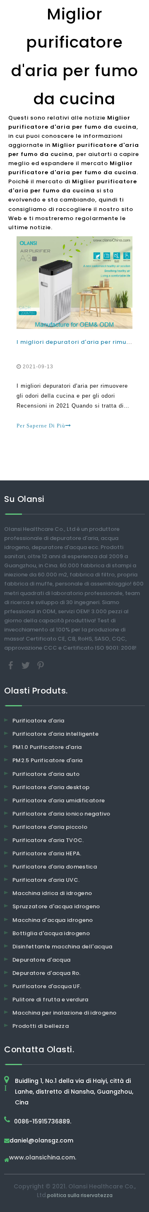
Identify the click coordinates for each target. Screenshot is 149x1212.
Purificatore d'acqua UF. (46, 986)
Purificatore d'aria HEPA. (47, 853)
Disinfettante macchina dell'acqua (62, 946)
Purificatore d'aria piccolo (49, 827)
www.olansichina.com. (42, 1158)
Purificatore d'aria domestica (54, 867)
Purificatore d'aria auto (45, 774)
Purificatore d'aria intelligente (55, 734)
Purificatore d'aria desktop (50, 787)
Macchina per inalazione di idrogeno (64, 1013)
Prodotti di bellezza (40, 1026)
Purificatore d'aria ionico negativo (61, 814)
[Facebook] (11, 665)
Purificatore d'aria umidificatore (58, 800)
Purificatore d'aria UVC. (45, 880)
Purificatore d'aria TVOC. (48, 840)
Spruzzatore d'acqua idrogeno (56, 906)
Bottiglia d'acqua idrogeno (51, 933)
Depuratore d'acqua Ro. (46, 973)
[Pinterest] (40, 665)
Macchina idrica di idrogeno (52, 893)
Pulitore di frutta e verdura (50, 999)
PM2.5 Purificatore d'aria (47, 760)
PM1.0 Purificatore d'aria (47, 747)
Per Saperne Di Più (41, 425)
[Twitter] (26, 665)
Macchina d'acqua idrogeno (52, 920)
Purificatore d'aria (38, 721)
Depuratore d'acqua (41, 960)
